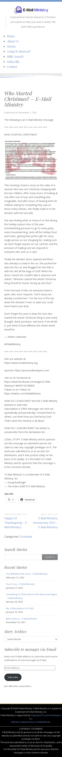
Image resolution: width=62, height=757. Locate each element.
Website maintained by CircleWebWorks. (31, 722)
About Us (13, 41)
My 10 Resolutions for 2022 (20, 608)
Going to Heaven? (18, 51)
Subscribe (13, 62)
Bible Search (15, 56)
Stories (11, 46)
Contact (12, 67)
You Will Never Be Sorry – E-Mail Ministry (27, 573)
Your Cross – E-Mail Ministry (20, 584)
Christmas (25, 536)
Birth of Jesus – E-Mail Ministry (21, 618)
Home (11, 36)
